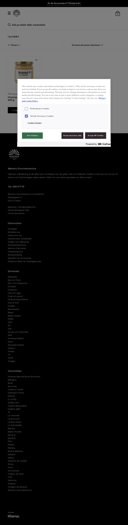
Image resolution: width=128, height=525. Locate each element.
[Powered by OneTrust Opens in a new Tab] (97, 145)
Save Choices (32, 135)
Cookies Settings (35, 123)
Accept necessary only (72, 135)
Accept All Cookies (95, 135)
